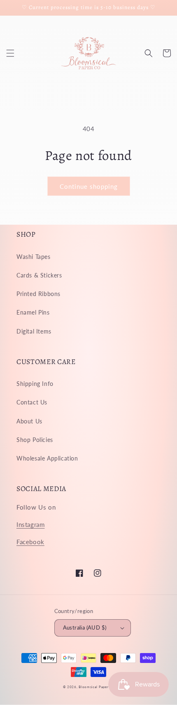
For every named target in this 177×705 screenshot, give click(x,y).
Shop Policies (34, 439)
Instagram (30, 524)
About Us (29, 421)
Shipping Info (35, 383)
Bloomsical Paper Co (96, 687)
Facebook (30, 541)
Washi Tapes (33, 256)
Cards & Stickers (39, 275)
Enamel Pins (33, 312)
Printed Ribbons (38, 293)
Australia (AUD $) (85, 627)
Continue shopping (89, 186)
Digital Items (33, 331)
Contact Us (31, 402)
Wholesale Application (47, 458)
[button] (10, 53)
